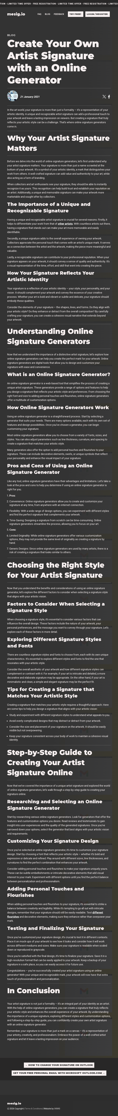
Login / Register (97, 14)
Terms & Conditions (33, 1108)
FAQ (39, 14)
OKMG (57, 1108)
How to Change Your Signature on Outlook (59, 1065)
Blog (47, 14)
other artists (65, 223)
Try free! (75, 14)
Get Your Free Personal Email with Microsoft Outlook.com (59, 1073)
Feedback (59, 14)
